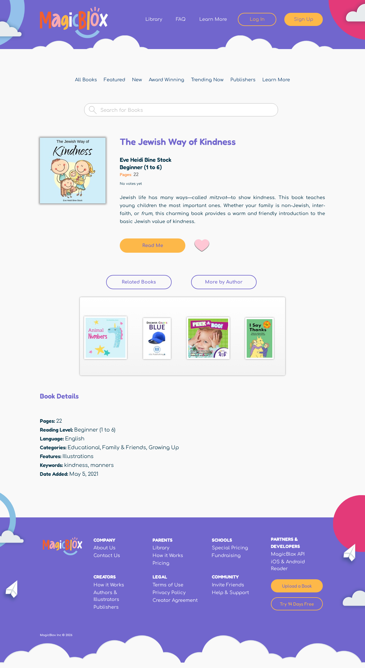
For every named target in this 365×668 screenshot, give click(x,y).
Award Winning (166, 80)
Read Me (152, 245)
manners (102, 465)
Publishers (243, 80)
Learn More (213, 19)
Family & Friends (124, 447)
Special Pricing (230, 547)
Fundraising (226, 555)
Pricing (161, 563)
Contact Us (107, 555)
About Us (104, 547)
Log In (257, 19)
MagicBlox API (288, 554)
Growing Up (164, 447)
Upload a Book (297, 586)
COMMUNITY (225, 577)
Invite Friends (228, 585)
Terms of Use (168, 585)
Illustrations (78, 456)
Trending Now (207, 80)
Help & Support (230, 592)
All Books (86, 80)
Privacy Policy (169, 592)
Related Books (147, 282)
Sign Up (303, 19)
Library (153, 19)
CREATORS (105, 577)
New (137, 80)
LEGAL (160, 577)
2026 (69, 635)
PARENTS (163, 540)
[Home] (74, 22)
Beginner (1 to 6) (141, 167)
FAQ (181, 19)
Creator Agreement (175, 600)
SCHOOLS (222, 540)
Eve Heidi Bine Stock (145, 159)
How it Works (168, 555)
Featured (114, 80)
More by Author (224, 282)
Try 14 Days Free (297, 604)
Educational (84, 447)
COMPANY (104, 540)
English (74, 439)
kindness (76, 465)
